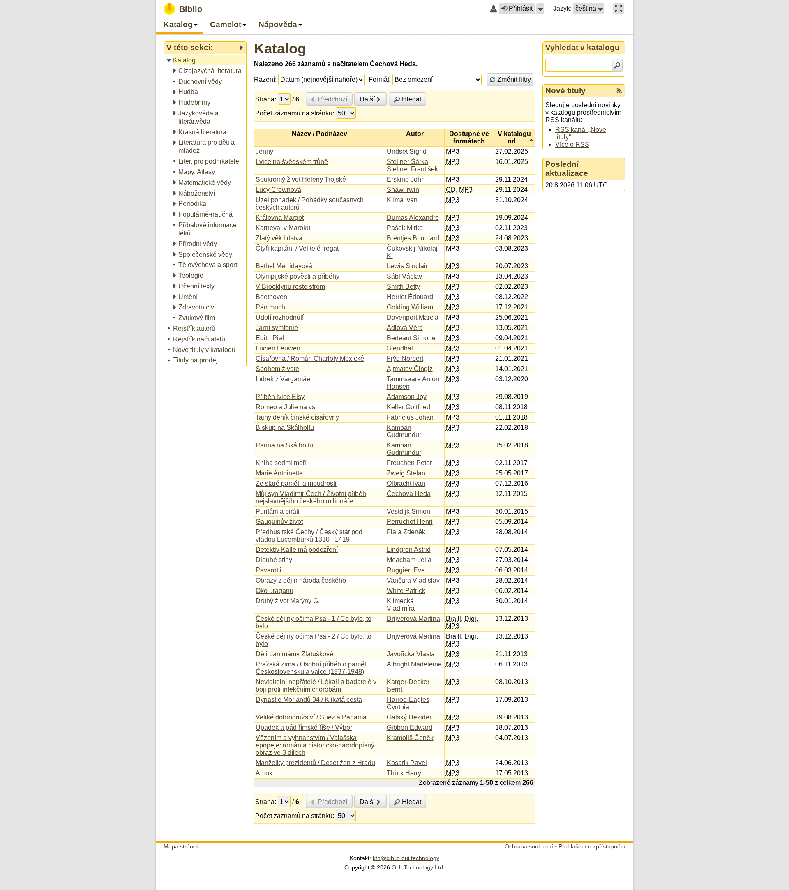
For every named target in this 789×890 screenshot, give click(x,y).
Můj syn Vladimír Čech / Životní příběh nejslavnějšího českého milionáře (311, 497)
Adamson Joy (407, 396)
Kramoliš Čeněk (410, 737)
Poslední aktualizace (566, 169)
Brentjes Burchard (413, 238)
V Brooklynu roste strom (290, 286)
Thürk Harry (404, 773)
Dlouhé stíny (274, 559)
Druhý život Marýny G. (288, 600)
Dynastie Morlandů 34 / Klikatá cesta (309, 699)
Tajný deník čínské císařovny (297, 417)
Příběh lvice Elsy (280, 396)
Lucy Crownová (278, 189)
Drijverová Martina (413, 618)
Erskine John (406, 179)
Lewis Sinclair (407, 266)
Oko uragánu (274, 590)
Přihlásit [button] (521, 8)
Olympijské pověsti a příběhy (297, 276)
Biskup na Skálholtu (285, 427)
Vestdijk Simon (408, 511)
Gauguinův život (279, 521)
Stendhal (400, 348)
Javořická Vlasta (411, 653)
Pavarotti (268, 570)
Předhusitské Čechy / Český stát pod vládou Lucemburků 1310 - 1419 (309, 535)
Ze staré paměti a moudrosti (296, 483)
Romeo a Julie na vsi (286, 406)
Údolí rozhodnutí (280, 317)
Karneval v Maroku (283, 227)
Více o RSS (572, 144)
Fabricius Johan (410, 417)
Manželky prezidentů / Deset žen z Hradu (315, 762)
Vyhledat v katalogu (582, 47)
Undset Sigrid (407, 151)
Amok (264, 773)
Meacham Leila (409, 559)
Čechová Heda (409, 493)
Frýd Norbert (405, 358)
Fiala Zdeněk (406, 531)
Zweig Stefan (406, 473)
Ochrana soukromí (529, 846)
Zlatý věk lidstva (279, 238)
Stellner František (412, 169)
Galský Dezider (409, 717)
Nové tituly (565, 90)
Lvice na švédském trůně (292, 161)
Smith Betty (403, 286)
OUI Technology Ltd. (418, 867)
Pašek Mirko (405, 227)
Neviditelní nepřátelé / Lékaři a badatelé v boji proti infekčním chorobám (316, 685)
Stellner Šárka (407, 161)
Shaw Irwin (403, 189)
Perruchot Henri (410, 521)
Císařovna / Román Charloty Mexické (310, 358)
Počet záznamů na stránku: (294, 113)
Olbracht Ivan (406, 483)
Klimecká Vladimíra (401, 604)
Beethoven (271, 296)
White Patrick (406, 590)
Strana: (265, 99)
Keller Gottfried (408, 406)
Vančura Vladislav (413, 580)
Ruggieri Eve (406, 570)
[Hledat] (617, 65)
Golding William (410, 307)
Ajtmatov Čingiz (410, 368)
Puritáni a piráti (278, 511)
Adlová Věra (405, 327)
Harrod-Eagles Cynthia (408, 703)
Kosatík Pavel (407, 762)
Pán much (270, 307)
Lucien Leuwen (278, 348)
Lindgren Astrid (409, 549)
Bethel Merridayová (284, 266)
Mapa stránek (181, 846)
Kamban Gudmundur (404, 431)
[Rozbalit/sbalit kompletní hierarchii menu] (241, 47)
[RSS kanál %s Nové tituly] (619, 90)
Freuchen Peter (409, 462)
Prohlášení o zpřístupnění (591, 846)
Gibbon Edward (409, 727)
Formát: (380, 79)
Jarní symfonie (277, 327)
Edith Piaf (270, 337)
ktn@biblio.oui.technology (406, 858)
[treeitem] (205, 60)
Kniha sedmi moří (281, 462)
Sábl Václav (404, 276)
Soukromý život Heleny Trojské (301, 179)
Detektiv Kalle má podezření (297, 549)
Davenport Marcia (412, 317)
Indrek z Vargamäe (283, 379)
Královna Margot (280, 217)
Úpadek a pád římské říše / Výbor (304, 727)
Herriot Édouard (410, 296)
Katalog (280, 48)
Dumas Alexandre (413, 217)
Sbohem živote (277, 368)
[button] (540, 8)
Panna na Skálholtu (284, 445)
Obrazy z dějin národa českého (301, 580)
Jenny (264, 151)
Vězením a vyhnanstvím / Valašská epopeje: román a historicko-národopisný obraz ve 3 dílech (315, 745)
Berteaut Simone (411, 337)
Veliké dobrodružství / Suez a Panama (311, 717)
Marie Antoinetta (279, 473)
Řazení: (265, 79)
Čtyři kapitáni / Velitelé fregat (297, 248)
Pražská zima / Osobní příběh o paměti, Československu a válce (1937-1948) (312, 668)
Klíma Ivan (402, 199)
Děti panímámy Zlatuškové (294, 653)
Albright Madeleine (414, 664)
